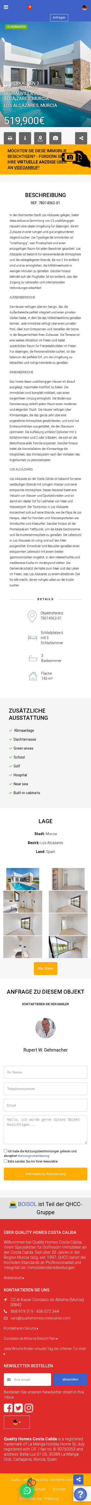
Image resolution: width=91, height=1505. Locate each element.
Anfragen (59, 17)
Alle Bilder (46, 968)
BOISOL (27, 1204)
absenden (70, 1379)
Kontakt (59, 1489)
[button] (17, 1422)
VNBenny (51, 1499)
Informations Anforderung (45, 1174)
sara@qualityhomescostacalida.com (40, 1318)
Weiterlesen (13, 1278)
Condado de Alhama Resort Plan (30, 1338)
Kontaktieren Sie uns (20, 1328)
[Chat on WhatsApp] (27, 1490)
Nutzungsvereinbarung (33, 1156)
